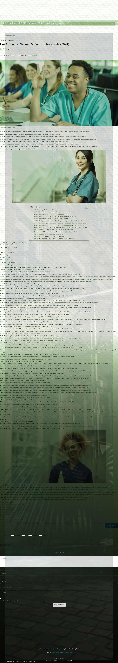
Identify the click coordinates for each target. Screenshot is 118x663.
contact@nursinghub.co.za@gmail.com (62, 652)
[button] (113, 24)
